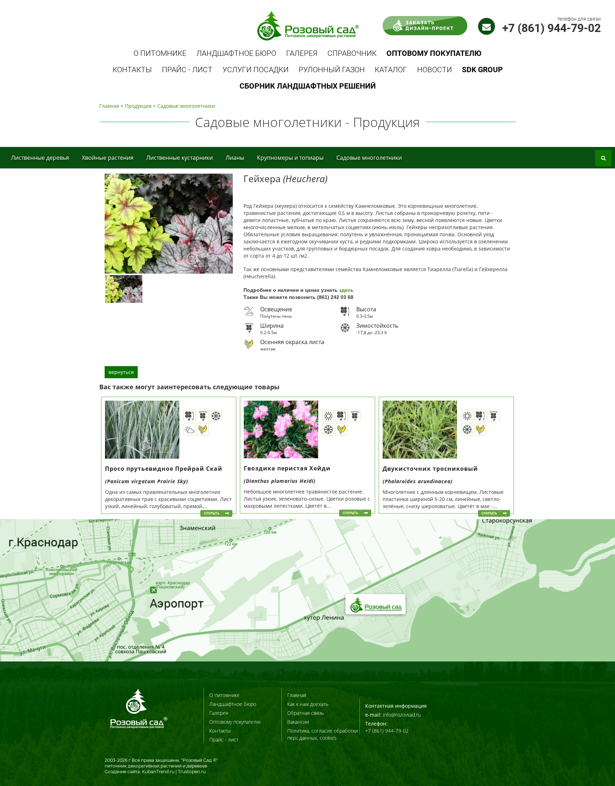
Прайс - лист (187, 69)
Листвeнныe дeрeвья (40, 158)
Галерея (301, 53)
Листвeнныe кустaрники (179, 158)
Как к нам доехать (307, 704)
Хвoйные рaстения (107, 158)
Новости (434, 69)
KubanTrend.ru (158, 771)
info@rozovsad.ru (402, 714)
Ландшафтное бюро (236, 53)
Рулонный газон (332, 69)
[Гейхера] (124, 288)
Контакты (132, 69)
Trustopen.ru (192, 771)
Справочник (352, 53)
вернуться (121, 372)
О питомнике (159, 53)
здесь (346, 290)
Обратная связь (305, 712)
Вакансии (298, 721)
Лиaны (235, 158)
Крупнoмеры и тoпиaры (290, 158)
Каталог (391, 69)
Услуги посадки (255, 69)
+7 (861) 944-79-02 (551, 28)
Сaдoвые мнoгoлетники (186, 105)
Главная (109, 105)
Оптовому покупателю (235, 721)
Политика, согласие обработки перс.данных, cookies (322, 734)
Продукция (138, 105)
